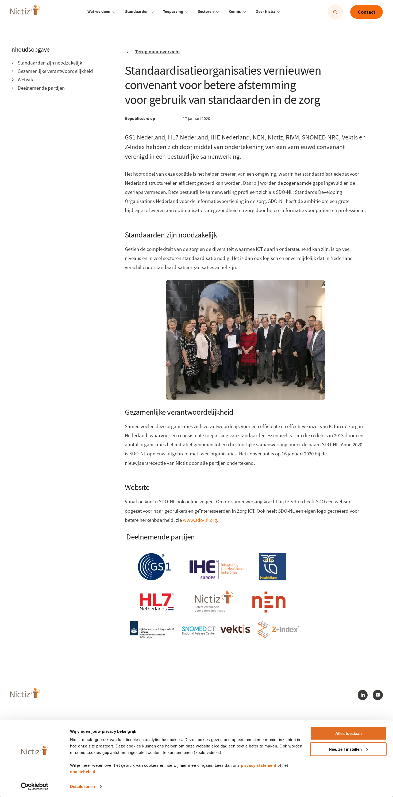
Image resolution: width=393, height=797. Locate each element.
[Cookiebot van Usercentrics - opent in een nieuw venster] (34, 787)
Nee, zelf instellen (345, 749)
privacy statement (258, 765)
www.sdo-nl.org (200, 520)
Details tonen (82, 786)
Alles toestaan (348, 733)
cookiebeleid (82, 771)
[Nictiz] (25, 11)
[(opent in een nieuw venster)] (213, 598)
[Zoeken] (335, 12)
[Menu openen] (113, 12)
